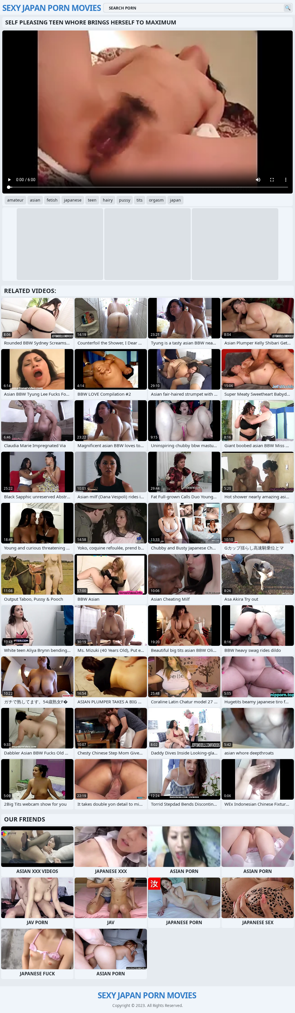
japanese (73, 200)
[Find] (288, 8)
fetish (52, 200)
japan (175, 200)
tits (140, 200)
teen (92, 200)
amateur (15, 200)
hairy (108, 200)
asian (35, 200)
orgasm (156, 200)
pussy (124, 200)
